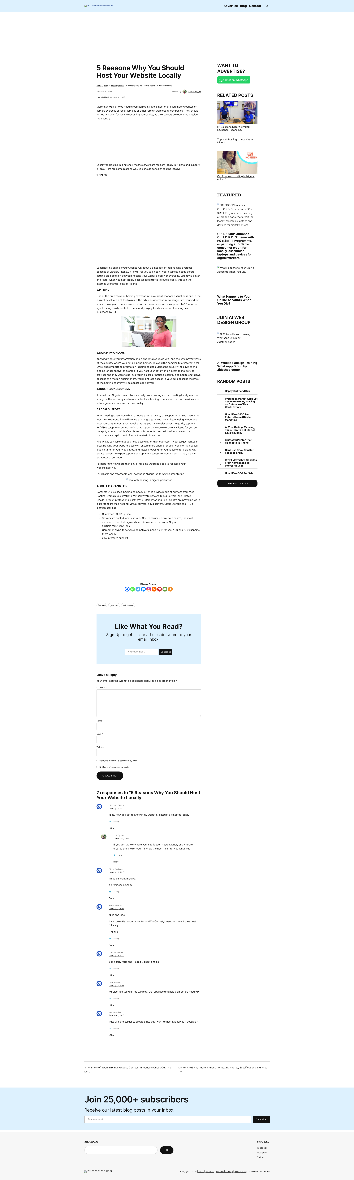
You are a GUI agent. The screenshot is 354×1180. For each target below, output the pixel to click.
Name (100, 721)
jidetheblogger (194, 91)
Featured (220, 1171)
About (201, 1171)
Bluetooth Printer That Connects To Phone (238, 441)
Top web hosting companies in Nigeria (235, 141)
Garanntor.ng (104, 491)
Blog (106, 85)
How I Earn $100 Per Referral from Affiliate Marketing (238, 417)
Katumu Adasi (115, 1012)
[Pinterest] (159, 589)
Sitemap (229, 1171)
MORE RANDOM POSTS (237, 483)
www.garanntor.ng (173, 473)
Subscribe (166, 651)
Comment (102, 687)
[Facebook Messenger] (143, 589)
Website (100, 747)
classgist (163, 814)
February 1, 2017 (116, 1015)
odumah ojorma (116, 952)
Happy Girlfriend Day (237, 391)
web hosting (128, 605)
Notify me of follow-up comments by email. (118, 760)
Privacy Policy (241, 1171)
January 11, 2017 (116, 908)
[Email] (164, 589)
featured (102, 605)
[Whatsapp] (132, 589)
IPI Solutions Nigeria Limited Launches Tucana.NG (233, 128)
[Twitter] (138, 589)
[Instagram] (148, 589)
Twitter (260, 1157)
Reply (111, 828)
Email (100, 734)
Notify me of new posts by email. (114, 767)
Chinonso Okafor (116, 805)
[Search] (167, 1150)
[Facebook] (127, 589)
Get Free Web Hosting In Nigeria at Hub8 (235, 178)
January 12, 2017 (116, 955)
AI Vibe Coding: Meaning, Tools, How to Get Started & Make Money (240, 430)
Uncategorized (117, 85)
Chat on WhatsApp (236, 80)
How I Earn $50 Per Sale (239, 473)
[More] (170, 589)
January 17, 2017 (116, 985)
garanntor (114, 605)
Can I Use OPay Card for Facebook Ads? (239, 451)
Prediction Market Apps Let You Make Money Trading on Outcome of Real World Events (241, 403)
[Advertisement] (177, 35)
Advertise (209, 1171)
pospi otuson (114, 982)
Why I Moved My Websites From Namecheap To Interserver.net (241, 463)
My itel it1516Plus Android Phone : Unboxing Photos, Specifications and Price (222, 1067)
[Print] (154, 589)
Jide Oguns (118, 835)
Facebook (262, 1147)
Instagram (262, 1152)
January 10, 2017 (116, 808)
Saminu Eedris (115, 905)
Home (99, 85)
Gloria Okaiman (116, 869)
